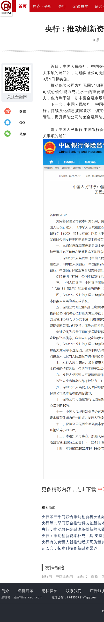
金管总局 (81, 6)
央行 (62, 6)
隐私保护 (50, 590)
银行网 (47, 576)
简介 (5, 590)
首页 (23, 6)
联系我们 (74, 590)
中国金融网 (64, 576)
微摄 (94, 576)
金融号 (82, 576)
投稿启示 (25, 590)
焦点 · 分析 (42, 6)
